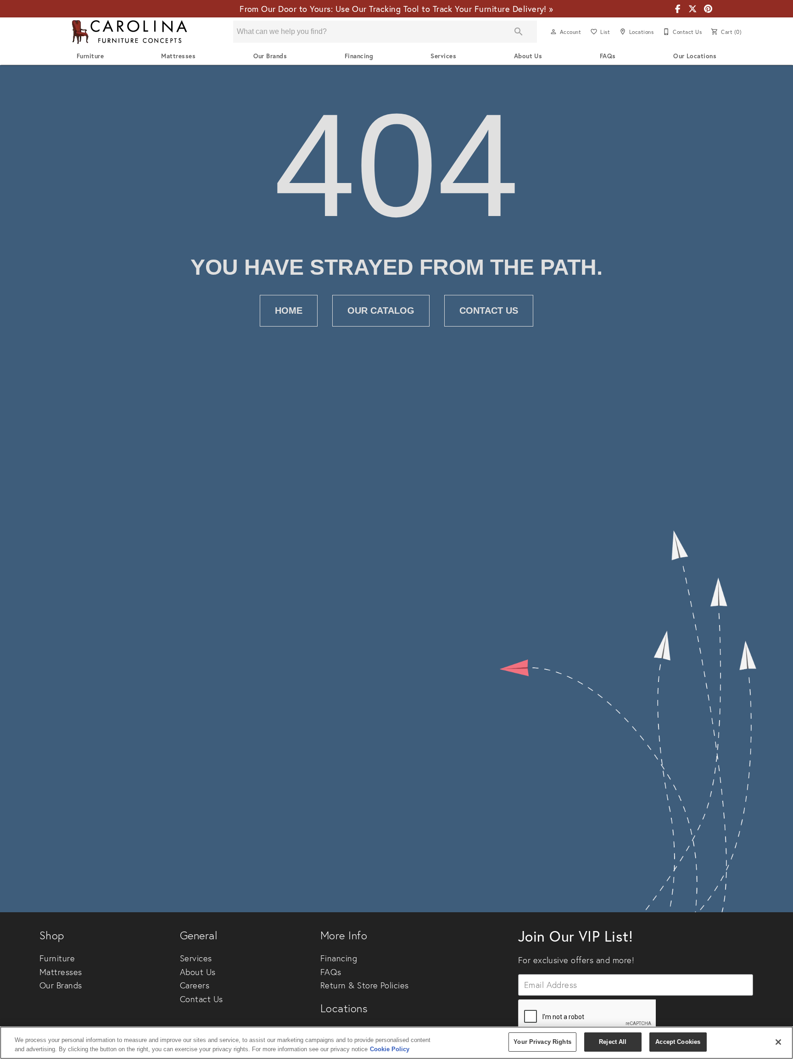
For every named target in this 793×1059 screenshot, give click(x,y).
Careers (194, 985)
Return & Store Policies (364, 985)
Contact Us (488, 310)
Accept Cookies (677, 1041)
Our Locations (694, 56)
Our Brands (270, 56)
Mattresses (178, 56)
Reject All (612, 1041)
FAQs (608, 56)
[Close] (778, 1042)
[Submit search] (518, 31)
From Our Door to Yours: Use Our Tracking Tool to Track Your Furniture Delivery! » (396, 9)
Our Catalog (380, 310)
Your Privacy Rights (542, 1041)
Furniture (90, 56)
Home (288, 310)
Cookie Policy (389, 1049)
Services (443, 56)
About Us (528, 56)
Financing (359, 56)
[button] (553, 31)
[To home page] (129, 31)
